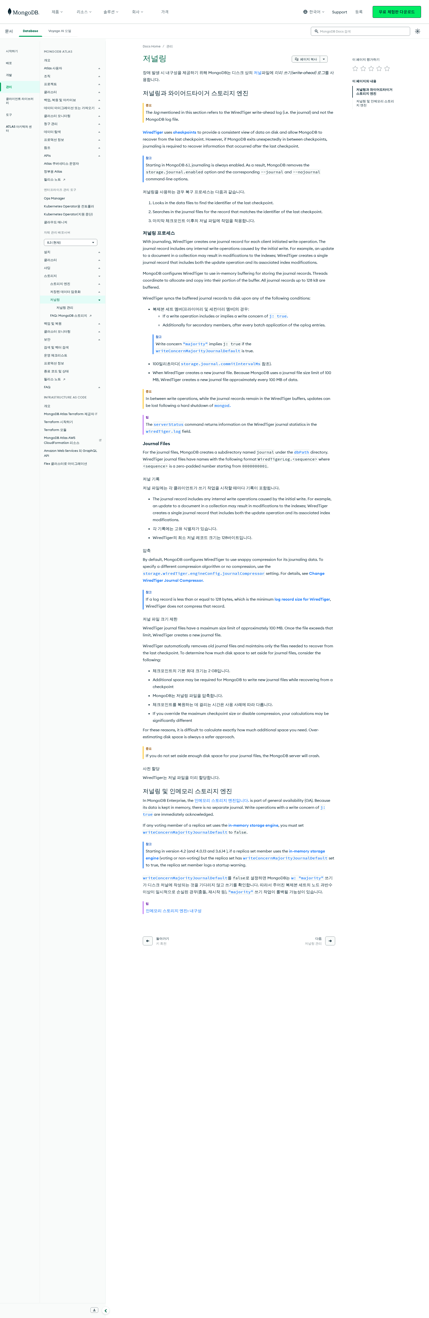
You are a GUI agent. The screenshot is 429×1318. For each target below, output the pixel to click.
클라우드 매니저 (55, 222)
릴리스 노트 (52, 179)
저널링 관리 (64, 308)
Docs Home (152, 46)
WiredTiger (153, 132)
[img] (355, 69)
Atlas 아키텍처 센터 (19, 128)
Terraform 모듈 (55, 430)
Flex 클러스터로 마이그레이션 (65, 463)
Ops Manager (54, 198)
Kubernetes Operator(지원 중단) (68, 214)
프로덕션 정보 (54, 363)
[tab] (30, 30)
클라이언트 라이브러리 (20, 101)
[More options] (324, 59)
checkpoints (184, 132)
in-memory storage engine (253, 825)
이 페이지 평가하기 (366, 59)
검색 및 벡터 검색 (56, 347)
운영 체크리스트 (55, 355)
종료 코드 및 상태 (56, 371)
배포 (9, 63)
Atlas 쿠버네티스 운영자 (61, 163)
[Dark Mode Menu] (417, 31)
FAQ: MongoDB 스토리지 (68, 315)
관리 (169, 46)
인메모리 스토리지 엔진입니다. (221, 800)
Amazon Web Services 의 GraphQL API (70, 453)
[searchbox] (360, 31)
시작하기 (12, 51)
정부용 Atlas (53, 171)
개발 (9, 75)
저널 (258, 72)
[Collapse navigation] (106, 1310)
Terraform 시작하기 (58, 422)
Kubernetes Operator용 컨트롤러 (69, 206)
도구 (9, 114)
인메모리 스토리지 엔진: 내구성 (174, 910)
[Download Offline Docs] (94, 1310)
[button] (313, 12)
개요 (47, 60)
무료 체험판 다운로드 (397, 11)
